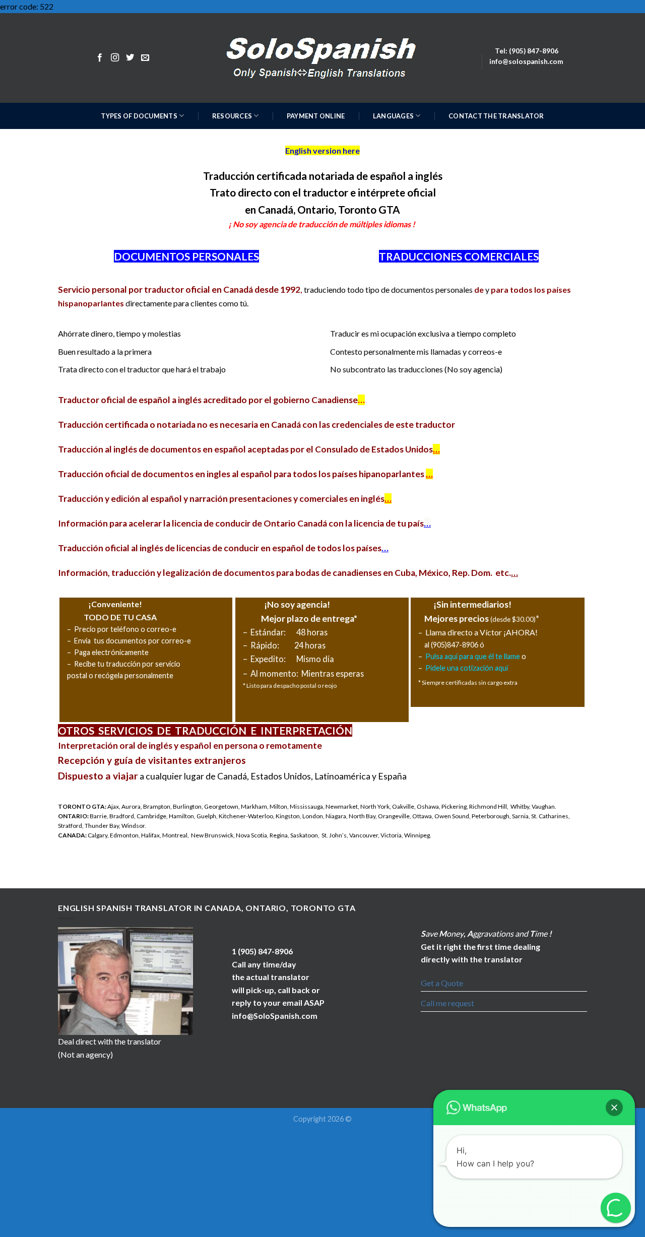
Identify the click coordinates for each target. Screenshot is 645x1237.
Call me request (447, 1003)
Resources (232, 116)
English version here (322, 150)
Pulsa (434, 656)
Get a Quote (442, 983)
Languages (393, 116)
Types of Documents (139, 116)
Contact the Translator (496, 116)
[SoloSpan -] (323, 57)
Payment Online (316, 116)
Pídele (435, 668)
